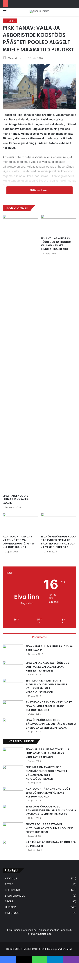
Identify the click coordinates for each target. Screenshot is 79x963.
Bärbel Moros (14, 58)
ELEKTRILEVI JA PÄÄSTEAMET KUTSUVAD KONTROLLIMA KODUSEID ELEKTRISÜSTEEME (49, 828)
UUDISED (10, 20)
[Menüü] (4, 13)
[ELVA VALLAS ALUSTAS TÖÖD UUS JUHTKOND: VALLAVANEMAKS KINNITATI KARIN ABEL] (58, 225)
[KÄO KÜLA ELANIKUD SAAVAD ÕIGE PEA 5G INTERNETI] (13, 847)
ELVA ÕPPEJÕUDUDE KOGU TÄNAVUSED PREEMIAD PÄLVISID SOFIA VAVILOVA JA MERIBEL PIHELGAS (58, 542)
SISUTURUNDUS (15, 895)
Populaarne (39, 637)
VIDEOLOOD (12, 912)
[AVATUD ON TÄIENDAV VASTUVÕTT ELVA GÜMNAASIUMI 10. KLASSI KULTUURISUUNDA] (20, 523)
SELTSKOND (12, 889)
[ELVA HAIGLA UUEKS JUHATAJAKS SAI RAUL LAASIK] (20, 353)
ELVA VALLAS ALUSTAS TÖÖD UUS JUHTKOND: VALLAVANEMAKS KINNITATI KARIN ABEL (56, 244)
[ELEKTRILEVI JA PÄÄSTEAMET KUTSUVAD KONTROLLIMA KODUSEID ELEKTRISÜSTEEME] (13, 829)
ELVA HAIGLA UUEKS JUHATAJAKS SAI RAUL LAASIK (17, 499)
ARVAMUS (11, 878)
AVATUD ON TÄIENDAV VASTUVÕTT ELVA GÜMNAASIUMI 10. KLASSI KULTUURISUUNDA (19, 542)
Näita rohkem (38, 190)
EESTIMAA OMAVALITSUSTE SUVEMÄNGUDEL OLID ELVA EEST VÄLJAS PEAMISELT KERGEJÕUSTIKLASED (46, 686)
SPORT (9, 901)
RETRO (9, 884)
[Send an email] (22, 58)
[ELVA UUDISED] (39, 11)
